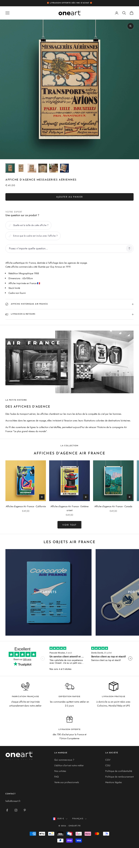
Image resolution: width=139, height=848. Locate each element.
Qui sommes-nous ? (64, 759)
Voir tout (69, 524)
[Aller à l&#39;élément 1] (10, 168)
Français (77, 819)
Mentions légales (113, 782)
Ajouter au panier (69, 196)
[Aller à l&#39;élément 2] (21, 168)
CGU (107, 765)
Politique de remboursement (119, 776)
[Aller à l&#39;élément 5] (53, 168)
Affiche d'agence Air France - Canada (113, 506)
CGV (107, 759)
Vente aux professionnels (66, 782)
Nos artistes (60, 771)
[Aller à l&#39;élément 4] (42, 168)
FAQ (56, 776)
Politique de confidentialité (118, 771)
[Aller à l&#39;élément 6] (64, 168)
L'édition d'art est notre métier (69, 765)
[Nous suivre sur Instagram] (16, 810)
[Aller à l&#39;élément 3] (32, 168)
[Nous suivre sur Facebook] (7, 810)
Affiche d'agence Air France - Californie (26, 506)
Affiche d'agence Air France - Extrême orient (69, 508)
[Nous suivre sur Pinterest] (24, 810)
